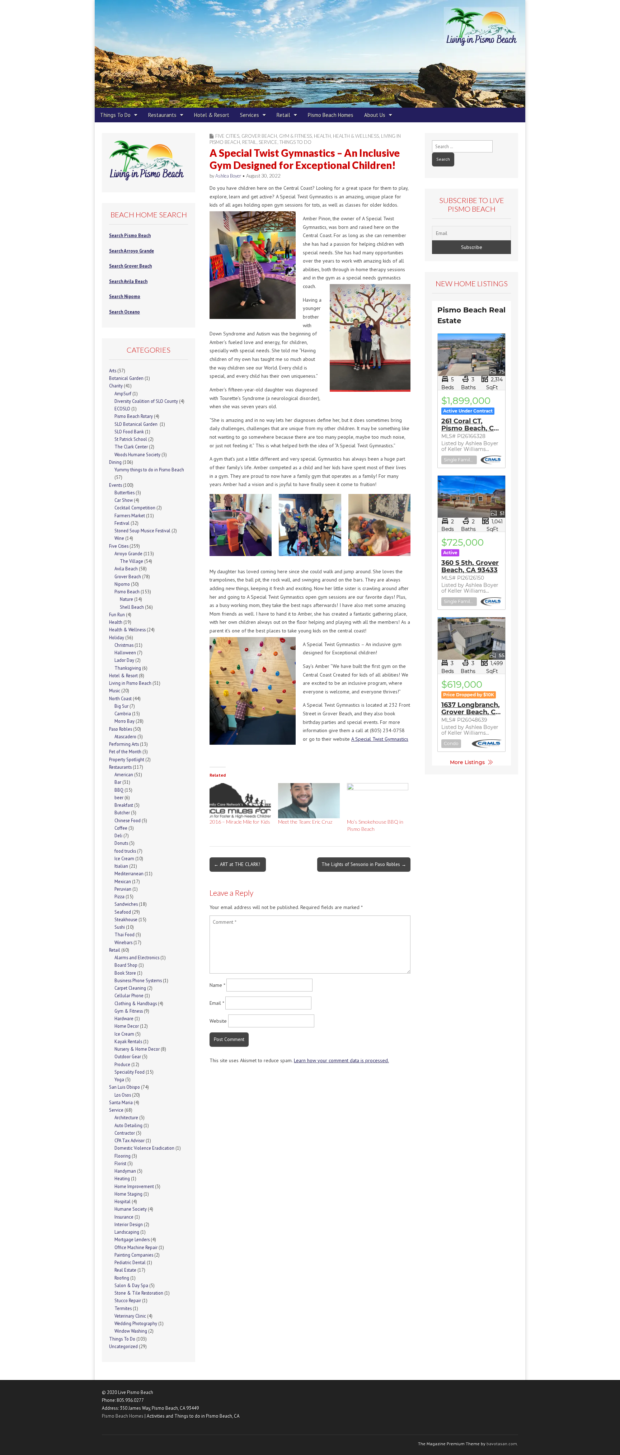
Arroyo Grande (128, 553)
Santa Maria (121, 1102)
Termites (123, 1308)
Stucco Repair (127, 1300)
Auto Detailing (128, 1125)
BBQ (118, 790)
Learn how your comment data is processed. (341, 1060)
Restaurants (162, 115)
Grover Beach (259, 136)
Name (217, 985)
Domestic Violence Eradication (144, 1148)
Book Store (125, 973)
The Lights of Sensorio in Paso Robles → (363, 864)
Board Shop (125, 965)
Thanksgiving (127, 668)
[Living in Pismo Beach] (310, 54)
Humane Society (130, 1209)
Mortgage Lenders (132, 1239)
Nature (126, 599)
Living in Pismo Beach (130, 683)
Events (115, 485)
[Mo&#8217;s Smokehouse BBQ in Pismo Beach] (377, 800)
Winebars (123, 942)
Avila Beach (126, 568)
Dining (115, 462)
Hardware (123, 1018)
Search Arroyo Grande (131, 251)
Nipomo (122, 584)
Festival (122, 523)
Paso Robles (120, 729)
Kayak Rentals (128, 1041)
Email (217, 1003)
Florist (120, 1163)
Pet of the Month (125, 751)
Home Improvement (134, 1186)
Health (322, 136)
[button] (240, 526)
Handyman (125, 1171)
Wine (119, 538)
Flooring (122, 1156)
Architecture (126, 1117)
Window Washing (130, 1331)
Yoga (119, 1079)
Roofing (121, 1278)
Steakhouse (125, 919)
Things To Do (115, 115)
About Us (374, 115)
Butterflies (124, 492)
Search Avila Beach (128, 281)
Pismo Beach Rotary (133, 416)
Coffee (120, 828)
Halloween (125, 652)
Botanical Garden (126, 378)
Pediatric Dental (130, 1262)
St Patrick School (130, 439)
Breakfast (123, 805)
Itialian (121, 866)
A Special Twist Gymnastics (379, 739)
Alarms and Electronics (136, 957)
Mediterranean (129, 873)
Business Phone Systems (138, 980)
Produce (122, 1064)
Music (114, 690)
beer (118, 797)
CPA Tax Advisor (129, 1140)
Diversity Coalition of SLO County (146, 401)
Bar (117, 782)
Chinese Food (127, 820)
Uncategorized (123, 1346)
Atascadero (125, 736)
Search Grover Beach (130, 266)
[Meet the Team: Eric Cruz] (308, 800)
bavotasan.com (502, 1443)
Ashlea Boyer (228, 176)
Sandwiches (126, 904)
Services (249, 115)
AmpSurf (122, 393)
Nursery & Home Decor (137, 1049)
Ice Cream (124, 858)
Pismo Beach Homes (330, 115)
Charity (116, 386)
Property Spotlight (126, 759)
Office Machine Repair (136, 1247)
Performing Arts (124, 744)
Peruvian (122, 889)
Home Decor (126, 1026)
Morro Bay (124, 721)
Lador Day (124, 660)
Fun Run (117, 614)
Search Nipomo (124, 296)
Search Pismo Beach (130, 235)
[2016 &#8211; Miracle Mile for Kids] (240, 800)
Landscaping (126, 1232)
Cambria (122, 713)
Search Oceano (124, 312)
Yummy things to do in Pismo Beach (149, 469)
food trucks (125, 851)
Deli (118, 835)
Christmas (123, 645)
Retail (283, 115)
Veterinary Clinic (130, 1316)
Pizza (119, 896)
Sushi (119, 927)
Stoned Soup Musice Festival (142, 530)
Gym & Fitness (295, 136)
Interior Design (128, 1224)
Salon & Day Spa (131, 1285)
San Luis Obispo (124, 1087)
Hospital (122, 1201)
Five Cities (227, 136)
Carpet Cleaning (130, 988)
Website (218, 1021)
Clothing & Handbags (135, 1003)
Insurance (123, 1217)
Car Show (123, 500)
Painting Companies (133, 1255)
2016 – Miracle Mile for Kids (240, 822)
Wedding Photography (135, 1323)
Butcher (122, 812)
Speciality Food (129, 1072)
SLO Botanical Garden (136, 424)
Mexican (122, 881)
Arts (112, 370)
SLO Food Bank (129, 431)
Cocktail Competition (134, 507)
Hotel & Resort (211, 115)
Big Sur (121, 706)
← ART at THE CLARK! (238, 864)
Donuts (121, 843)
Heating (122, 1178)
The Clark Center (131, 446)
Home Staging (128, 1194)
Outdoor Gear (127, 1056)
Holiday (116, 637)
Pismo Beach (127, 591)
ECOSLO (122, 408)
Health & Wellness (356, 136)
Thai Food (124, 934)
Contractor (124, 1133)
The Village (131, 561)
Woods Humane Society (137, 454)
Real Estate (125, 1270)
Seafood (122, 912)
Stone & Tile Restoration (138, 1293)
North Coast (120, 698)
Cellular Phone (129, 995)
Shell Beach (132, 607)
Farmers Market (129, 515)
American (123, 774)
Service (268, 142)
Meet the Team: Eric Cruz (305, 822)
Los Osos (122, 1095)
